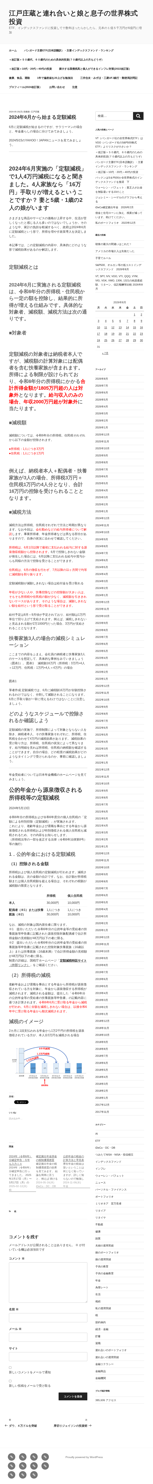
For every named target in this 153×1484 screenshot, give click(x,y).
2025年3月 (101, 497)
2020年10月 (102, 867)
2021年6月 (101, 811)
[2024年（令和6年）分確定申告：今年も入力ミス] (22, 1171)
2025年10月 (102, 448)
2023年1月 (101, 678)
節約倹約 (100, 1322)
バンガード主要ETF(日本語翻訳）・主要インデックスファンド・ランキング (69, 50)
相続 (98, 1301)
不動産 (99, 1224)
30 (141, 340)
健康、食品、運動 (19, 77)
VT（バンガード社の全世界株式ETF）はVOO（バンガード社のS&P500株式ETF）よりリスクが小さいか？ (119, 142)
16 (141, 327)
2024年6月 (101, 560)
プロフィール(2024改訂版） (25, 87)
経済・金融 (101, 1329)
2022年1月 (101, 762)
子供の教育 (101, 1266)
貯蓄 (98, 1336)
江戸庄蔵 (35, 112)
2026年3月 (101, 413)
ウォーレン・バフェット (109, 1175)
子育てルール (103, 258)
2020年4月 (101, 909)
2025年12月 (102, 434)
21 (127, 333)
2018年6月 (101, 1062)
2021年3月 (101, 832)
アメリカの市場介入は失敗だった (115, 251)
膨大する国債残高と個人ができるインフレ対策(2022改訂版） (95, 68)
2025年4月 (101, 490)
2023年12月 (102, 602)
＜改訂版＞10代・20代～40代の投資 (30, 68)
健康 (98, 1231)
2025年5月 (101, 483)
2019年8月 (101, 965)
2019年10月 (102, 951)
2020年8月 (101, 881)
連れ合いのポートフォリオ (111, 1350)
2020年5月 (101, 902)
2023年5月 (101, 650)
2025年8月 (101, 462)
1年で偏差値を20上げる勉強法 (55, 77)
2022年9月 (101, 706)
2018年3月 (101, 1083)
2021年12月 (102, 769)
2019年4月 (101, 993)
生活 (98, 1294)
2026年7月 (101, 385)
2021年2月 (101, 839)
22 (134, 333)
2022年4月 (101, 741)
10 (98, 327)
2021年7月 (101, 804)
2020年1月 (101, 930)
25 (105, 340)
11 (105, 327)
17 (98, 333)
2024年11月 (102, 525)
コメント (17, 1258)
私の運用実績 (103, 1308)
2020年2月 (101, 923)
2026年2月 (101, 420)
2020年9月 (101, 874)
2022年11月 (102, 692)
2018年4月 (101, 1076)
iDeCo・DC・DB (105, 1147)
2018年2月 (101, 1090)
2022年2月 (101, 755)
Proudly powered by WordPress (84, 1457)
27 (120, 340)
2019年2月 (101, 1007)
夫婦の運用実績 (104, 1245)
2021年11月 (102, 776)
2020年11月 (102, 860)
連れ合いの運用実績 (107, 1357)
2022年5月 (101, 734)
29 (134, 340)
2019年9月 (101, 958)
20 (120, 333)
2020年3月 (101, 916)
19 (112, 333)
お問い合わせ (57, 87)
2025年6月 (101, 476)
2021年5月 (101, 818)
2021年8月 (101, 797)
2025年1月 (101, 511)
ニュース (100, 1182)
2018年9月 (101, 1041)
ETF (97, 1140)
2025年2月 (101, 504)
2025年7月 (101, 469)
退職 (98, 1343)
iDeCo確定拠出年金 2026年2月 (114, 207)
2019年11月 (102, 944)
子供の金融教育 (104, 1273)
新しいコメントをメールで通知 (30, 1372)
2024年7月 (101, 553)
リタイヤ (100, 1217)
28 (127, 340)
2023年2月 (101, 671)
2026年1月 (101, 427)
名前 (14, 1309)
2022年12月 (102, 685)
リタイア (100, 1210)
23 (141, 333)
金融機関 (100, 1378)
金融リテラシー (104, 1364)
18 (105, 333)
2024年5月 (101, 567)
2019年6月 (101, 979)
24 (98, 340)
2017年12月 (102, 1104)
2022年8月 (101, 713)
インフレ (100, 1168)
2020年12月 (102, 853)
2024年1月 (101, 595)
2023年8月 (101, 630)
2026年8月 (101, 378)
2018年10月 (102, 1034)
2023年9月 (101, 622)
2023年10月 (102, 616)
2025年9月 (101, 455)
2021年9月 (101, 790)
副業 (98, 1238)
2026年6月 (101, 392)
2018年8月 (101, 1048)
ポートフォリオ (104, 1196)
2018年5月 (101, 1069)
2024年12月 (102, 518)
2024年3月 (101, 581)
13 (120, 327)
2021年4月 (101, 825)
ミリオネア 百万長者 (108, 1203)
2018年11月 (102, 1027)
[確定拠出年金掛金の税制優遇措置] (49, 1169)
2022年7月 (101, 720)
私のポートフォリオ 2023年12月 (115, 222)
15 (134, 327)
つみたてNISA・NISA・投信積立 (114, 1154)
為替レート (101, 1287)
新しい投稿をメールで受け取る (30, 1385)
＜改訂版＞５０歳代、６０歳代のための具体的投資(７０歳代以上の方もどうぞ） (56, 59)
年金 (98, 1280)
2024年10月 (102, 532)
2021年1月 (101, 846)
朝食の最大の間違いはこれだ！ (113, 244)
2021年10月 (102, 783)
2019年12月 (102, 937)
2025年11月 (102, 441)
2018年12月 (102, 1020)
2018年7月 (101, 1055)
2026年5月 (101, 399)
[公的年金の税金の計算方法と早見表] (76, 1169)
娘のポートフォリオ (107, 1252)
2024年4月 (101, 574)
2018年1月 (101, 1097)
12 (112, 327)
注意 (74, 87)
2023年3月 (101, 664)
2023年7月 (101, 636)
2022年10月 (102, 699)
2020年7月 (101, 888)
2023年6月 (101, 643)
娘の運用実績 (103, 1259)
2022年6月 (101, 727)
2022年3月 (101, 748)
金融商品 (100, 1371)
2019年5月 (101, 986)
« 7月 (105, 353)
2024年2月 (101, 588)
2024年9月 (101, 539)
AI (96, 1133)
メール (15, 1329)
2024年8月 (101, 546)
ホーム (13, 50)
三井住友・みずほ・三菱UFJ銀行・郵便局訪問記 (109, 77)
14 (127, 327)
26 (112, 340)
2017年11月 (102, 1111)
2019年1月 (101, 1013)
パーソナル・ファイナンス (111, 1189)
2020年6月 (101, 895)
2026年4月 (101, 406)
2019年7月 (101, 972)
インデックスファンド (108, 1161)
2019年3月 (101, 999)
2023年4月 (101, 657)
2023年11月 (102, 608)
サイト (13, 1348)
